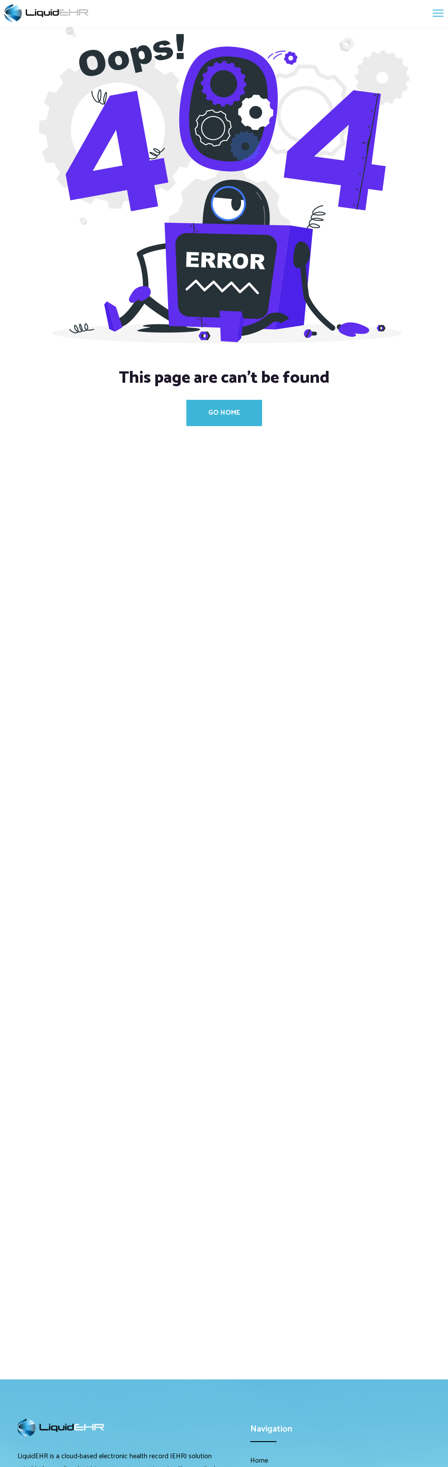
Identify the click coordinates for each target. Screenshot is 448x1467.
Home (259, 1461)
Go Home (224, 413)
